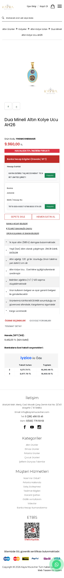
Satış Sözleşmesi (32, 486)
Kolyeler (23, 29)
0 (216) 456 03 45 (34, 416)
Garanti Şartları (32, 495)
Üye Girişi (31, 6)
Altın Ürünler (8, 29)
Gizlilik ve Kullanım (32, 499)
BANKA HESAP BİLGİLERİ (17, 223)
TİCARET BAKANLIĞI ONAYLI (19, 228)
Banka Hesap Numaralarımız (32, 507)
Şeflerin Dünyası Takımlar (32, 461)
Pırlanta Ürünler (32, 453)
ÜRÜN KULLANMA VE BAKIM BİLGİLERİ (22, 233)
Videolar (32, 503)
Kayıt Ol (44, 6)
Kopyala (50, 175)
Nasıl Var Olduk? (32, 478)
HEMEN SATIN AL (45, 216)
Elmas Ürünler (32, 449)
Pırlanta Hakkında (32, 482)
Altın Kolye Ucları (39, 29)
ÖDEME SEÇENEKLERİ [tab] (15, 320)
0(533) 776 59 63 (35, 420)
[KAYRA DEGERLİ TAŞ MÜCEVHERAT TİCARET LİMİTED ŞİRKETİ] (8, 6)
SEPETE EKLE (18, 216)
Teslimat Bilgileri (32, 490)
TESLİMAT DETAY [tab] (13, 326)
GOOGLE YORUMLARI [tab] (40, 320)
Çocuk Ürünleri (32, 457)
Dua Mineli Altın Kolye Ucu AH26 (42, 32)
